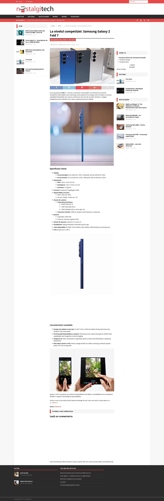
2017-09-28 (129, 109)
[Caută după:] (138, 1)
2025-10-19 (29, 44)
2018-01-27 (129, 129)
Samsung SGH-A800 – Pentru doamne (135, 126)
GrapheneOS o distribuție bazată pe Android (134, 89)
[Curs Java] (20, 61)
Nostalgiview (44, 17)
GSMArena (57, 406)
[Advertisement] (82, 310)
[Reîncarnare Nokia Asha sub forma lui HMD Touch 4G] (20, 33)
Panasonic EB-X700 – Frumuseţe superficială (136, 135)
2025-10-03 (29, 54)
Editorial (31, 17)
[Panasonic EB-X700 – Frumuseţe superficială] (120, 136)
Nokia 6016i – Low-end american (133, 145)
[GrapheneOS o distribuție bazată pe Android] (120, 91)
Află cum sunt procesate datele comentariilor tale (98, 462)
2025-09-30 (29, 61)
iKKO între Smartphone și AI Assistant (35, 51)
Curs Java (29, 59)
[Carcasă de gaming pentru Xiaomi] (20, 71)
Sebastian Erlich (65, 44)
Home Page (20, 17)
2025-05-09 (129, 92)
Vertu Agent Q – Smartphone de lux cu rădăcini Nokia (36, 41)
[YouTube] (141, 20)
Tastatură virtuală (124, 60)
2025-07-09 (55, 44)
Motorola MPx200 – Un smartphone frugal (133, 116)
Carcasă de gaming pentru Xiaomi (35, 70)
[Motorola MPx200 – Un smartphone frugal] (120, 117)
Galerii (64, 17)
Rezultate (132, 67)
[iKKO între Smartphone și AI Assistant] (20, 52)
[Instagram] (144, 20)
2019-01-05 (129, 138)
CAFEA (54, 403)
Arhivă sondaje (121, 69)
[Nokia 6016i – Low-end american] (120, 146)
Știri (74, 44)
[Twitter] (148, 20)
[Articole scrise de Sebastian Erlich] (16, 484)
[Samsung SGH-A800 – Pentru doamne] (120, 127)
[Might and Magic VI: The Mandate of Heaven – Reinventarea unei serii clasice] (120, 106)
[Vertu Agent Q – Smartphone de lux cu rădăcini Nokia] (20, 42)
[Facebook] (137, 20)
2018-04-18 (129, 119)
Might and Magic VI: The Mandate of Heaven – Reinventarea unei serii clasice (136, 105)
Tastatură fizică (124, 62)
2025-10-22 (29, 34)
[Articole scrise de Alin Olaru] (16, 475)
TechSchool (75, 17)
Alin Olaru (24, 473)
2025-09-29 (29, 73)
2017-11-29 (129, 148)
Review (55, 17)
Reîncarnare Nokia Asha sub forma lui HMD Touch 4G (35, 31)
